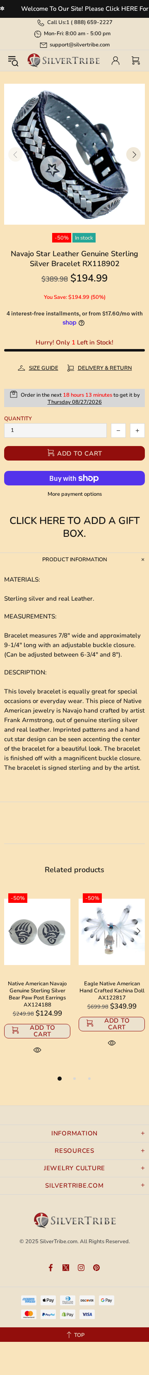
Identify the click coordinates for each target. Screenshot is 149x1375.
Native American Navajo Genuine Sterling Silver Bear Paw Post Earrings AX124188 (37, 994)
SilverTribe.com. (59, 1241)
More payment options (75, 494)
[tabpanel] (37, 981)
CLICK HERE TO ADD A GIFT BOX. (75, 527)
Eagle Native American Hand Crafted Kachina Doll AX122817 (111, 991)
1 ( (89, 22)
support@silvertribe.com (80, 45)
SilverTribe (63, 60)
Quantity (18, 418)
